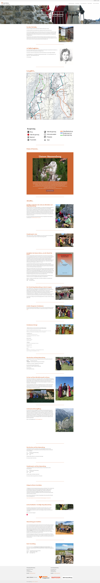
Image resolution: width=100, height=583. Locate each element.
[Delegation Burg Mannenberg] (64, 400)
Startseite (95, 0)
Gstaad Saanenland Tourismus (36, 217)
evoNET (33, 581)
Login (98, 0)
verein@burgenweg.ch (57, 573)
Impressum (36, 581)
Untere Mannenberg (50, 156)
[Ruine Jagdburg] (64, 431)
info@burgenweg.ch (32, 573)
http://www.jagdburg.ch (38, 419)
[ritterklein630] (66, 41)
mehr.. (27, 309)
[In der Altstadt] (64, 227)
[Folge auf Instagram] (27, 514)
